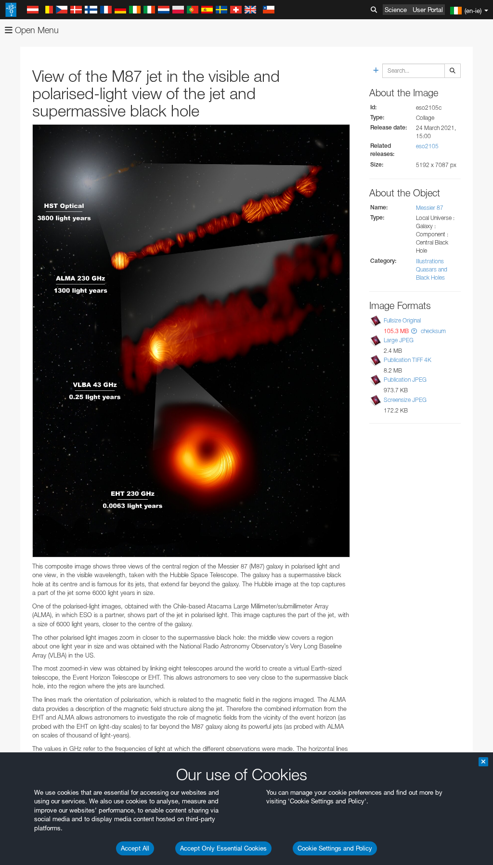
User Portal (428, 9)
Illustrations (430, 261)
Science (396, 9)
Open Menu (36, 30)
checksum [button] (432, 331)
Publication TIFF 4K (407, 359)
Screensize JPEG (405, 399)
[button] (414, 331)
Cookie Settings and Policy (335, 848)
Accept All (135, 848)
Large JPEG (399, 340)
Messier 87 (429, 207)
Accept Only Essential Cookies (223, 848)
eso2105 (427, 146)
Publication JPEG (405, 379)
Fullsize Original (402, 320)
